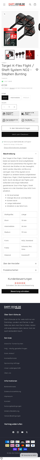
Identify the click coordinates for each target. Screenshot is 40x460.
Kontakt (7, 401)
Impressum (8, 396)
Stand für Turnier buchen (13, 344)
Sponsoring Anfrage (12, 363)
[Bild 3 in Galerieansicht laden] (30, 54)
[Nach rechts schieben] (37, 55)
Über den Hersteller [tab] (11, 263)
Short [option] (5, 97)
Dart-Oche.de (16, 453)
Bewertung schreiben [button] (20, 291)
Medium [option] (26, 97)
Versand (12, 88)
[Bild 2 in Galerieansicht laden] (19, 54)
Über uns (7, 373)
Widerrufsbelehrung (11, 411)
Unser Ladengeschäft (12, 368)
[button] (4, 4)
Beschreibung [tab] (9, 154)
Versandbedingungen (12, 416)
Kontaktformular (10, 358)
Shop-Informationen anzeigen (15, 148)
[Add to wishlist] (37, 69)
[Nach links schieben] (2, 55)
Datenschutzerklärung (12, 391)
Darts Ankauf (9, 353)
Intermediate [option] (15, 97)
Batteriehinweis (10, 387)
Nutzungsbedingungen (12, 406)
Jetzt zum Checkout (20, 134)
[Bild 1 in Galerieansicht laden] (9, 54)
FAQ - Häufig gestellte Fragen (15, 348)
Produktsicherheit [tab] (10, 270)
